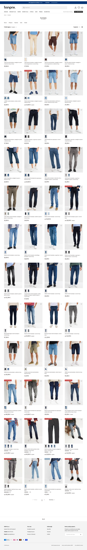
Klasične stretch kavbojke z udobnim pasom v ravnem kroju (33, 217)
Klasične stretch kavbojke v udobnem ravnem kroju (33, 490)
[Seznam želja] (79, 7)
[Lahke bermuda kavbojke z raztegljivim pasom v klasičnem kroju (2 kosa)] (13, 44)
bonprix (7, 545)
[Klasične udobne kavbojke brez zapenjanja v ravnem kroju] (33, 392)
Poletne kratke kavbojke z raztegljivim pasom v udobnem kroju (33, 101)
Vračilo (48, 534)
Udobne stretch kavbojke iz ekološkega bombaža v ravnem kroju (31, 256)
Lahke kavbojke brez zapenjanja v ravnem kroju (53, 140)
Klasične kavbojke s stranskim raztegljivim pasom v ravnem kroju (53, 450)
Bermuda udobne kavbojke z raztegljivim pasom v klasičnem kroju (73, 63)
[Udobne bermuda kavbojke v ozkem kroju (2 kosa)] (54, 354)
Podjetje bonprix (30, 531)
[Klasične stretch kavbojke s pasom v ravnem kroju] (74, 198)
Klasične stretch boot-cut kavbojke (71, 449)
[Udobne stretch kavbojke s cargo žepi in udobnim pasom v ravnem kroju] (74, 237)
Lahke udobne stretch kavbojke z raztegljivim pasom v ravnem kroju (13, 217)
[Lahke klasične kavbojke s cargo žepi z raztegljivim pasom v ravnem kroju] (74, 160)
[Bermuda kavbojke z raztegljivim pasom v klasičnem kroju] (74, 82)
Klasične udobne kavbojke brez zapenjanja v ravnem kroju (32, 411)
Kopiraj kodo (55, 2)
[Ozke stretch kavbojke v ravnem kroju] (74, 315)
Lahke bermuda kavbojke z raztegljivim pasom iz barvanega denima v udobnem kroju (53, 63)
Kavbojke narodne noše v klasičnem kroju (73, 489)
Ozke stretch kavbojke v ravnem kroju (72, 333)
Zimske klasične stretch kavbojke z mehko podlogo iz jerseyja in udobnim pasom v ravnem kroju (32, 295)
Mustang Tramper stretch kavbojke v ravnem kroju (53, 334)
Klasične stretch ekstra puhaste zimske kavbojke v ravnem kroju (31, 449)
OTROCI (32, 12)
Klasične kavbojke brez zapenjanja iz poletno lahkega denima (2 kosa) (12, 411)
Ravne (5, 22)
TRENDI (41, 12)
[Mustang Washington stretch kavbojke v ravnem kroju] (13, 315)
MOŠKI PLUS (25, 12)
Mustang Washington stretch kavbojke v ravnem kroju (11, 334)
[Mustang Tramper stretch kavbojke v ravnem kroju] (54, 315)
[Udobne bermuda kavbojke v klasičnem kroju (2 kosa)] (74, 354)
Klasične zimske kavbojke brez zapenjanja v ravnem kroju (53, 490)
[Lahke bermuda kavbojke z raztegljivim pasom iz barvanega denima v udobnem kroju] (54, 44)
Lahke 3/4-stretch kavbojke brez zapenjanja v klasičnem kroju (33, 178)
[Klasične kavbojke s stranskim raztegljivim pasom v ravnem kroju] (54, 431)
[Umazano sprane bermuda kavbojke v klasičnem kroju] (33, 354)
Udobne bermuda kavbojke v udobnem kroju (12, 372)
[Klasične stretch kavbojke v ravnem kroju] (33, 315)
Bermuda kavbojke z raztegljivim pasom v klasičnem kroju (73, 101)
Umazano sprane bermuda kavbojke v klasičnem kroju (31, 372)
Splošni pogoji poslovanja (55, 545)
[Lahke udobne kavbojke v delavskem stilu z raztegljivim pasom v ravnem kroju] (54, 160)
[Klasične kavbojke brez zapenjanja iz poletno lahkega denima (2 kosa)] (13, 392)
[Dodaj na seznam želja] (20, 32)
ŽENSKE (6, 12)
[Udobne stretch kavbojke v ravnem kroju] (54, 198)
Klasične (16, 22)
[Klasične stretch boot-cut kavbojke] (74, 431)
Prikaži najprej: (7, 27)
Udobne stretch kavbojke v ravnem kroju (52, 216)
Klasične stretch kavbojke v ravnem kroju (32, 333)
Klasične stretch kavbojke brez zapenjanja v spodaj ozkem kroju (53, 411)
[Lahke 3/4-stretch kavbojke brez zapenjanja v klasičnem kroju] (33, 160)
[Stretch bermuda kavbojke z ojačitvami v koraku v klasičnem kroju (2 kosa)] (54, 82)
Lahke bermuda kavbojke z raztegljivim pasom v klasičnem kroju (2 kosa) (13, 63)
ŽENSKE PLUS (12, 12)
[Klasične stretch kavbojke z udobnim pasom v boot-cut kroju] (13, 275)
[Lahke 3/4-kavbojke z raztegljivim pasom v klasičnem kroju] (13, 160)
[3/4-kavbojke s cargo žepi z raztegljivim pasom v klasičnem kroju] (74, 121)
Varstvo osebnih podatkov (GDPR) (67, 545)
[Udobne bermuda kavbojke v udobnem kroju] (13, 354)
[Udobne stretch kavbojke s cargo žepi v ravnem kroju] (54, 237)
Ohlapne (10, 22)
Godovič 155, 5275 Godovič (9, 529)
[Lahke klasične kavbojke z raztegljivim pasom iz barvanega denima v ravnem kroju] (33, 44)
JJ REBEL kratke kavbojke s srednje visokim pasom (12, 101)
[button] (82, 7)
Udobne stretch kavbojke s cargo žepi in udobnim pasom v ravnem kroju (72, 256)
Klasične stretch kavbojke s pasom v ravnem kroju (73, 217)
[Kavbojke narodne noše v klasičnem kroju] (74, 471)
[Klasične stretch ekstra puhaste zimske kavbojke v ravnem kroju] (33, 431)
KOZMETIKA (47, 12)
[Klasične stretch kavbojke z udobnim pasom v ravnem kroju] (33, 198)
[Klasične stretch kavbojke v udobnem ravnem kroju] (33, 471)
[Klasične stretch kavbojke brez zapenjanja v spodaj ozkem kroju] (54, 392)
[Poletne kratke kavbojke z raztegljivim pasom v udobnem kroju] (33, 82)
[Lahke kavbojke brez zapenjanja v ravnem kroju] (54, 121)
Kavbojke (9, 15)
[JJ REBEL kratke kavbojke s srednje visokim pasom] (13, 82)
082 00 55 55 (8, 531)
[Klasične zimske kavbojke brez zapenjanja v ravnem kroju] (54, 471)
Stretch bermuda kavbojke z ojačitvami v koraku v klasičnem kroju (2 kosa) (52, 101)
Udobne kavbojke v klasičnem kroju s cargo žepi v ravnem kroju (12, 490)
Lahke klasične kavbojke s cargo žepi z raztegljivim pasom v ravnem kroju (72, 178)
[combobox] (44, 7)
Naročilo (49, 529)
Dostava (49, 531)
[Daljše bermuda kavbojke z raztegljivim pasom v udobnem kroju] (13, 121)
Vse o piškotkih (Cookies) (79, 545)
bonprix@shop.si (9, 534)
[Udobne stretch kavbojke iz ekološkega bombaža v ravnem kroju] (33, 237)
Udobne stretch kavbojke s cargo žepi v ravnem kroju (54, 256)
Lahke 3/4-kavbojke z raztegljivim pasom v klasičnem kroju (12, 178)
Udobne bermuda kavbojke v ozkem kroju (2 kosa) (53, 372)
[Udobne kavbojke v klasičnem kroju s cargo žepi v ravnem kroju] (13, 471)
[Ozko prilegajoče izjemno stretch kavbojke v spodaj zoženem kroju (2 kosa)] (74, 392)
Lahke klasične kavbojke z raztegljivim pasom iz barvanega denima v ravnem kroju (33, 63)
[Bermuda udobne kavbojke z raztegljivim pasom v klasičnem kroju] (74, 44)
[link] (34, 500)
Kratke (25, 22)
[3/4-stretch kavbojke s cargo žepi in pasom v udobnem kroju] (33, 121)
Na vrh (43, 519)
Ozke (21, 22)
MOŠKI (19, 12)
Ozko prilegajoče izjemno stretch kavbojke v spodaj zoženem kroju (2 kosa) (73, 411)
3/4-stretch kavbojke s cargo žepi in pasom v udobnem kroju (32, 140)
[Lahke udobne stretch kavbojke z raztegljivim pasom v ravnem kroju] (13, 198)
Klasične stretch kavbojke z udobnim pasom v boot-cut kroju (13, 294)
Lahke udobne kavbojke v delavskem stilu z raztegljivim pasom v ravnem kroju (53, 178)
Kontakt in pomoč (31, 529)
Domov (5, 15)
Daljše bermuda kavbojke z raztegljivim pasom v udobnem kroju (13, 140)
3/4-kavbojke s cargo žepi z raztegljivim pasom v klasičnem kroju (74, 140)
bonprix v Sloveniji (31, 534)
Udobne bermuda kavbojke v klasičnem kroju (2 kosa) (73, 372)
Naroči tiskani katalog (68, 11)
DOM (36, 12)
